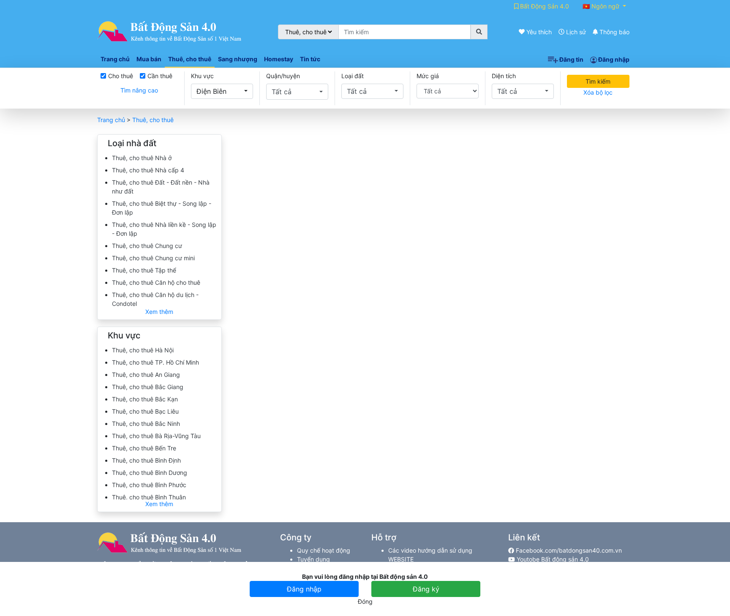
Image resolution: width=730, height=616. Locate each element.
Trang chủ (111, 119)
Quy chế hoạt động (323, 550)
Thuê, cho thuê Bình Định (146, 460)
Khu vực (202, 75)
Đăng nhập (613, 59)
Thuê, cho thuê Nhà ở (142, 157)
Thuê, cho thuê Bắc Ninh (146, 423)
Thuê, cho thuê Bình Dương (149, 472)
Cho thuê (120, 75)
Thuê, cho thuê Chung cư (147, 245)
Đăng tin (570, 59)
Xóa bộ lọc (598, 92)
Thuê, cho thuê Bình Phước (149, 484)
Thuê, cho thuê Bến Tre (144, 448)
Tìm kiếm (598, 81)
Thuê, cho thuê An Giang (146, 374)
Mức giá (428, 75)
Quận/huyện (283, 75)
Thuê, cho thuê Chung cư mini (153, 258)
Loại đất (352, 75)
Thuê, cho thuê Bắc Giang (147, 386)
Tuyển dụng (313, 559)
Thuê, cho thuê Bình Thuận (149, 497)
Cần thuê (159, 75)
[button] (222, 91)
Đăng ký (426, 589)
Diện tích (504, 75)
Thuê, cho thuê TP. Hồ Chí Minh (155, 362)
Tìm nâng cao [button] (139, 90)
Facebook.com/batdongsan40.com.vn (568, 550)
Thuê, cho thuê (153, 119)
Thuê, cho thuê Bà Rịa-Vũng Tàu (156, 435)
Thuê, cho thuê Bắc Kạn (145, 399)
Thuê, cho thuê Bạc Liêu (145, 411)
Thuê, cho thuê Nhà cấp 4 (148, 170)
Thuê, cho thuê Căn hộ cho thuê (156, 282)
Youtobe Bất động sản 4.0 (552, 559)
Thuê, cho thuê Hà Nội (143, 350)
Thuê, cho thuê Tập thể (144, 270)
